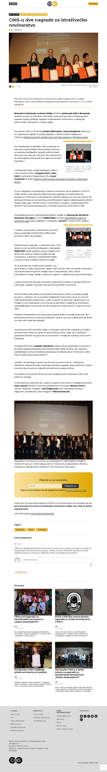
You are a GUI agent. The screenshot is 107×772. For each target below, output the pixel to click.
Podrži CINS (38, 714)
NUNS (31, 530)
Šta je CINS (15, 714)
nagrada (20, 530)
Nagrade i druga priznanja (33, 14)
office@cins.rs (14, 743)
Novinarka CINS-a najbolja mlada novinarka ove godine (30, 671)
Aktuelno (14, 14)
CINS (19, 86)
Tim (11, 718)
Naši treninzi (15, 724)
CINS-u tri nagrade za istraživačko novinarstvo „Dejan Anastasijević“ (28, 619)
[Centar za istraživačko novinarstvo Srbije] (52, 3)
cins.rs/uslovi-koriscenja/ (42, 513)
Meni (14, 3)
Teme (59, 722)
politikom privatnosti (76, 490)
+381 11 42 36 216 (22, 746)
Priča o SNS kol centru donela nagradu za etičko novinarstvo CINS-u (72, 619)
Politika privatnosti (18, 727)
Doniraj (93, 3)
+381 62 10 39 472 (23, 748)
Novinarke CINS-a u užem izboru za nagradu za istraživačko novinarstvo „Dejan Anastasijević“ (69, 673)
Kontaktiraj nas (40, 721)
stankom (42, 530)
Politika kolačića (17, 731)
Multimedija (61, 726)
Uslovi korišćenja (17, 721)
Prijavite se (70, 486)
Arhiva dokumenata (65, 729)
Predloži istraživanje (42, 718)
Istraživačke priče (64, 716)
